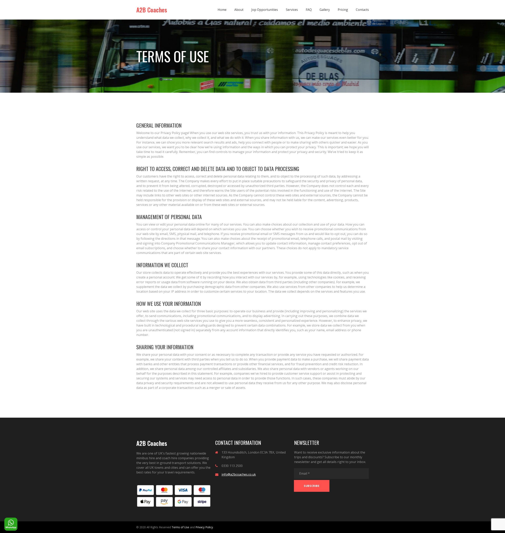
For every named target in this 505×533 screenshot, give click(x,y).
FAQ (309, 10)
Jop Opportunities (264, 10)
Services (292, 10)
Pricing (343, 10)
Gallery (325, 10)
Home (222, 10)
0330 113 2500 (232, 466)
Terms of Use (180, 527)
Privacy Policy (204, 527)
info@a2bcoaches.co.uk (239, 474)
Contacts (362, 10)
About (238, 10)
